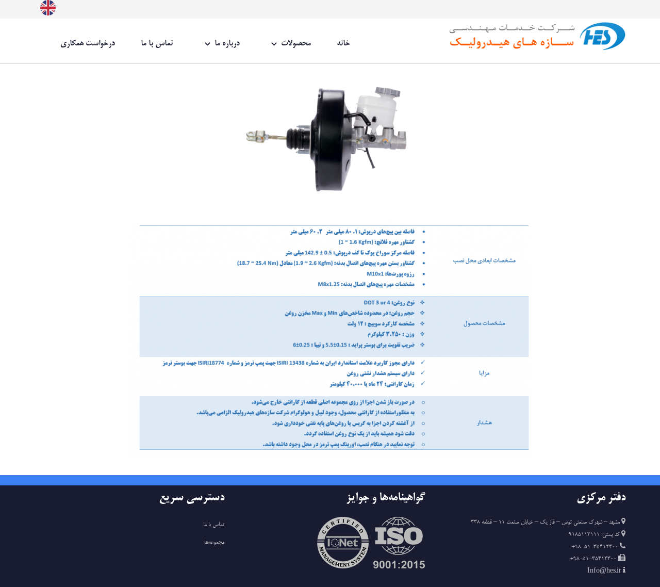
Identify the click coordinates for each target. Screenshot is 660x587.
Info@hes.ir (605, 571)
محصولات (296, 43)
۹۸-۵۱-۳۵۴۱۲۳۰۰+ (596, 547)
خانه (343, 43)
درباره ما (227, 43)
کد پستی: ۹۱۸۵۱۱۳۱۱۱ (595, 535)
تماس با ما (157, 43)
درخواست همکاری (87, 43)
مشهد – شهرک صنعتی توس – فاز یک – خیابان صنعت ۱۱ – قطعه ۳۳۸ (545, 522)
